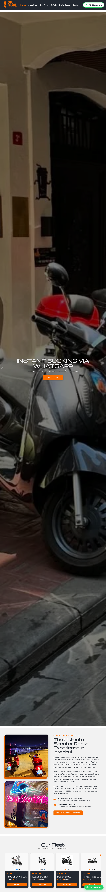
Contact (76, 5)
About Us (32, 5)
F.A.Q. (54, 5)
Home (23, 5)
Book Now (17, 884)
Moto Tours (64, 5)
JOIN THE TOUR (54, 377)
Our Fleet (44, 5)
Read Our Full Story (68, 813)
